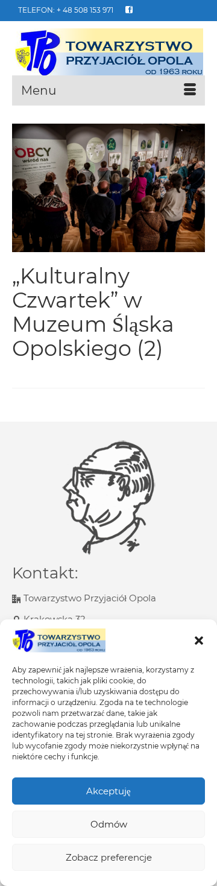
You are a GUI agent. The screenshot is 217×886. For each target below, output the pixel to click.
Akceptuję (108, 791)
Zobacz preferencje (109, 857)
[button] (199, 640)
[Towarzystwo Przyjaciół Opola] (108, 52)
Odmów (108, 824)
